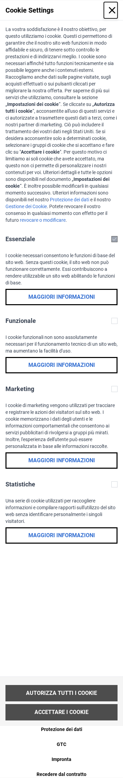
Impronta (61, 759)
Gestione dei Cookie (26, 206)
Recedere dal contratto (61, 774)
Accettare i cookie (61, 712)
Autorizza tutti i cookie (61, 693)
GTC (61, 744)
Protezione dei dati (69, 199)
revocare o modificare (43, 220)
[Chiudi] (111, 10)
